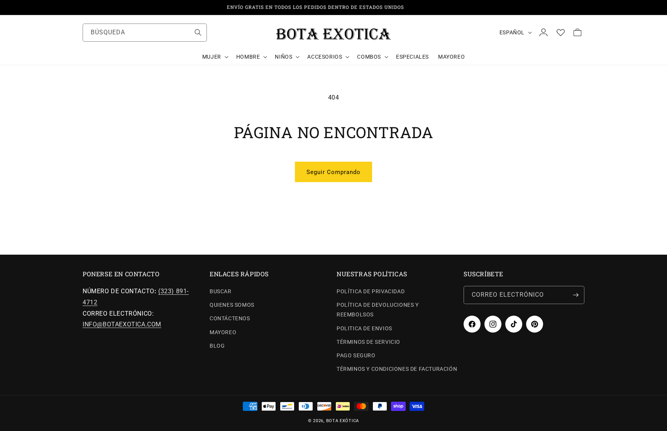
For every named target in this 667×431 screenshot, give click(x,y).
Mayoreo (223, 332)
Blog (217, 346)
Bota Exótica (342, 420)
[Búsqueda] (198, 32)
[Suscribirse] (575, 295)
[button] (215, 57)
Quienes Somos (232, 305)
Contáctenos (230, 318)
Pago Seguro (356, 355)
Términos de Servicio (368, 342)
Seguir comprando (333, 172)
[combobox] (145, 32)
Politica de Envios (364, 328)
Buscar (221, 291)
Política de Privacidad (371, 291)
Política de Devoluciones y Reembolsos (378, 310)
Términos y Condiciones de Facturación (397, 369)
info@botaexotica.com (122, 324)
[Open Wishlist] (560, 32)
